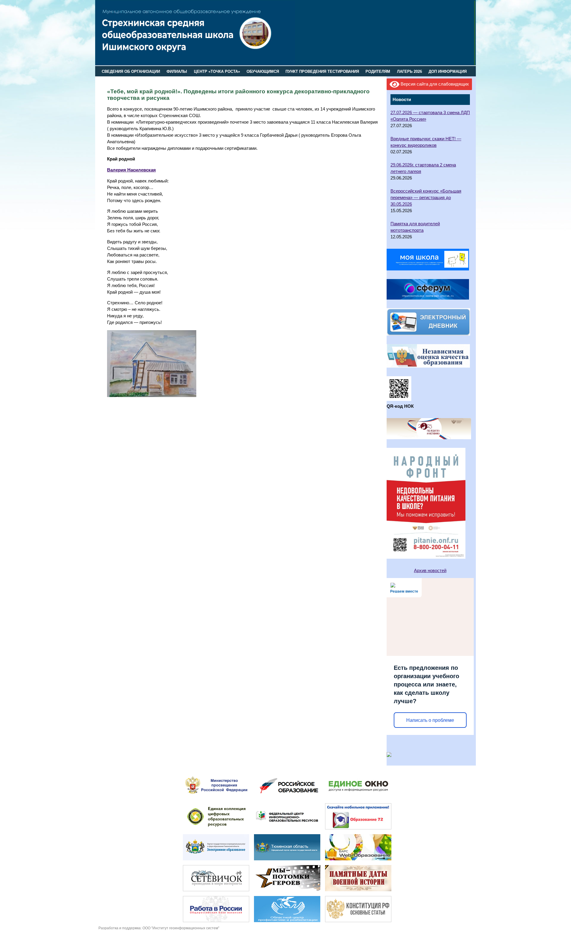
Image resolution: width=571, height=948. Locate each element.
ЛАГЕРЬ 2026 (409, 71)
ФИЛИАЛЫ (177, 71)
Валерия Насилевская (131, 170)
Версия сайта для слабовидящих (434, 84)
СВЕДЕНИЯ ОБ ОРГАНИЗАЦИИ (131, 71)
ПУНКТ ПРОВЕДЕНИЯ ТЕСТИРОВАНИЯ (322, 71)
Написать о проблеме (430, 720)
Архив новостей (430, 570)
